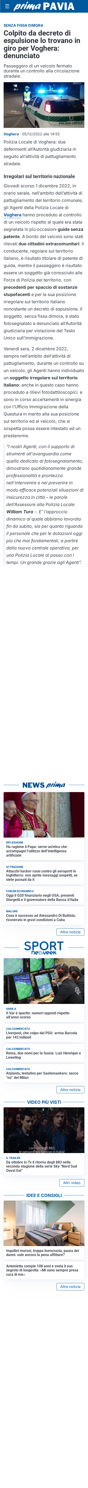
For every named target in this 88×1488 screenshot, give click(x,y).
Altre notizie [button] (70, 932)
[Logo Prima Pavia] (44, 6)
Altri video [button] (72, 1182)
